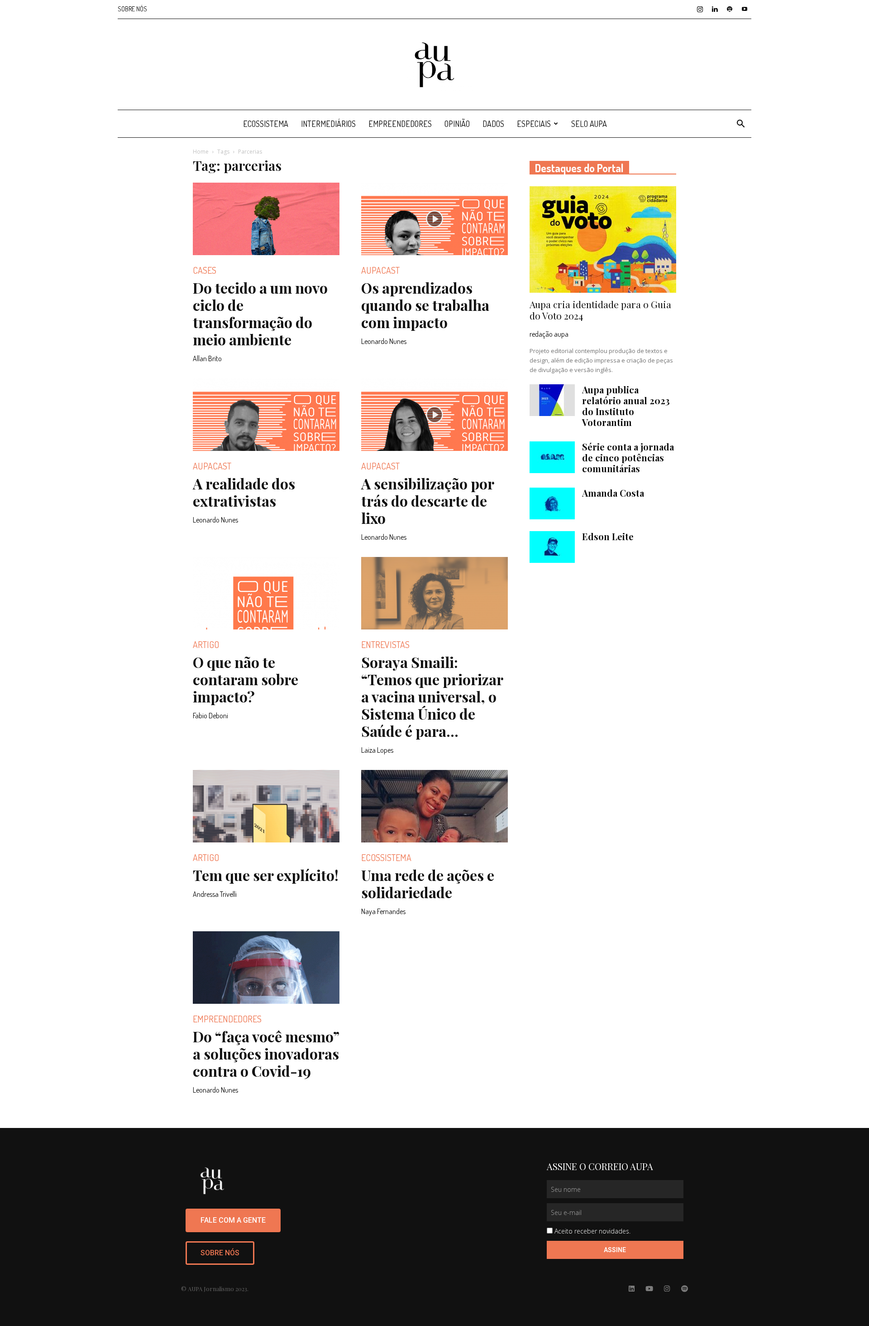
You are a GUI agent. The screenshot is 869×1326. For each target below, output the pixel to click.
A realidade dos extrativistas (244, 492)
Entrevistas (385, 644)
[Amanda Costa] (552, 503)
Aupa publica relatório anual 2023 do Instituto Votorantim (626, 405)
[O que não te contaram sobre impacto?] (266, 593)
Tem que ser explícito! (266, 875)
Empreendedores (400, 124)
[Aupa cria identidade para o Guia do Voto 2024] (603, 239)
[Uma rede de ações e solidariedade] (434, 806)
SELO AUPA (589, 124)
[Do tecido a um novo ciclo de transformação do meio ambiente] (266, 219)
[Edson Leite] (552, 547)
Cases (204, 270)
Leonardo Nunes (383, 341)
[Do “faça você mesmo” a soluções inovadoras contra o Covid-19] (266, 967)
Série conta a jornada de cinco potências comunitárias (628, 457)
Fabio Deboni (210, 715)
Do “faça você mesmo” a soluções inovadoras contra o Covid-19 (266, 1053)
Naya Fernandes (383, 911)
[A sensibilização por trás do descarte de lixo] (434, 414)
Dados (493, 124)
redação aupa (549, 334)
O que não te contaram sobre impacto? (245, 679)
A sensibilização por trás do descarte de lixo (427, 500)
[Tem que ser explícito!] (266, 806)
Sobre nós (132, 9)
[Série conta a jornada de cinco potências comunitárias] (552, 457)
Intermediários (328, 124)
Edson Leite (608, 536)
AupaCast (380, 270)
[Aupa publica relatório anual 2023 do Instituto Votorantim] (552, 400)
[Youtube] (744, 9)
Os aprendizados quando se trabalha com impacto (425, 305)
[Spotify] (729, 9)
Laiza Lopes (377, 750)
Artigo (206, 644)
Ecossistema (265, 124)
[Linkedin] (714, 9)
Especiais (534, 124)
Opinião (457, 124)
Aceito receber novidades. (592, 1231)
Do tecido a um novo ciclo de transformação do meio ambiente (260, 313)
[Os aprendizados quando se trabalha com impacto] (434, 219)
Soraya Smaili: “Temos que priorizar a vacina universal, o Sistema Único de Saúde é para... (432, 696)
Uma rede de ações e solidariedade (427, 883)
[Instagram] (700, 9)
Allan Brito (207, 358)
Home (201, 151)
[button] (740, 125)
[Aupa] (434, 65)
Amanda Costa (613, 493)
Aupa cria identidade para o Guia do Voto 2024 (600, 310)
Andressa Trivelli (215, 894)
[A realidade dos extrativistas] (266, 414)
